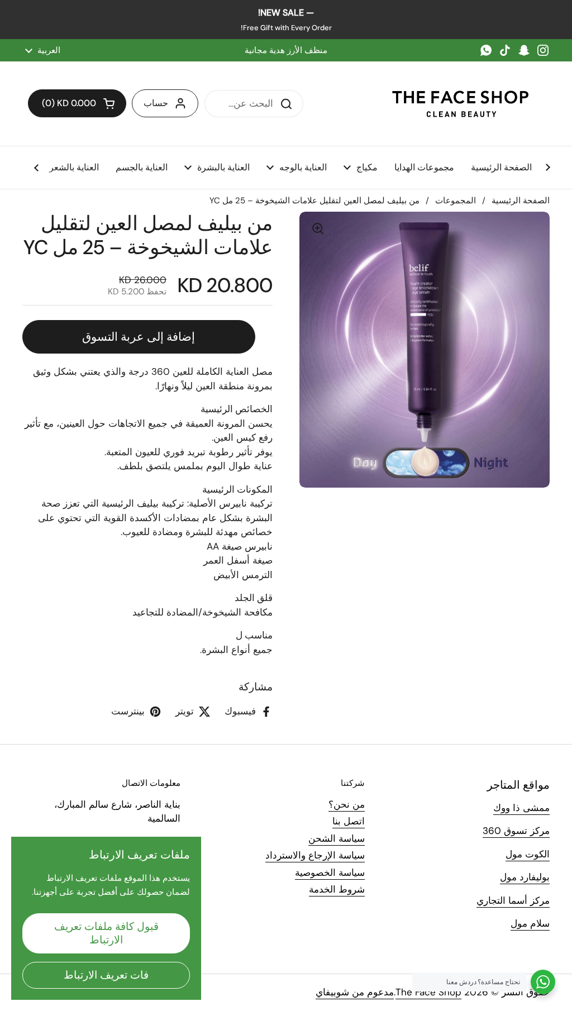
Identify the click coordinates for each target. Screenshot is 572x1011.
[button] (77, 103)
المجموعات (455, 200)
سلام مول (530, 923)
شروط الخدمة (337, 889)
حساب (156, 103)
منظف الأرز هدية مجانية (286, 50)
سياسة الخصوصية (330, 872)
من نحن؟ (346, 804)
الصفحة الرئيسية (521, 200)
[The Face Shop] (460, 103)
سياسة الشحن (336, 838)
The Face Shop (428, 992)
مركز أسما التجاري (513, 900)
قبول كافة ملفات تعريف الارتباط (106, 933)
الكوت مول (528, 854)
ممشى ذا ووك (521, 808)
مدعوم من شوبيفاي (355, 992)
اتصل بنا (348, 821)
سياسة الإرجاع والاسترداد (315, 855)
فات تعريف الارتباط (106, 975)
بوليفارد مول (525, 877)
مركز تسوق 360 (516, 830)
